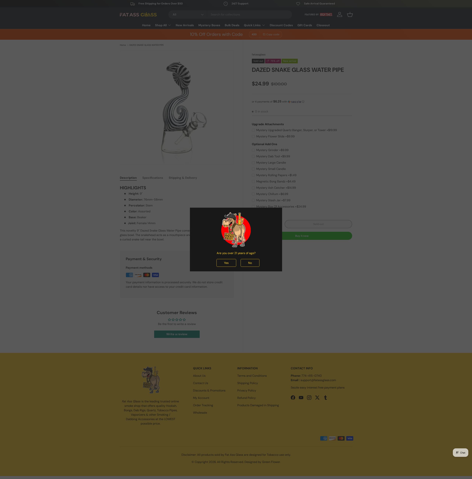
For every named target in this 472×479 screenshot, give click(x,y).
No (250, 263)
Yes (226, 263)
